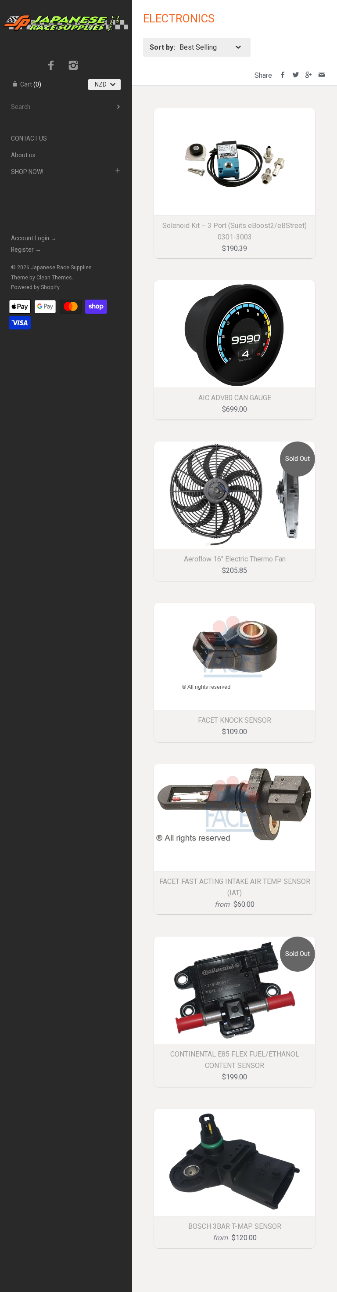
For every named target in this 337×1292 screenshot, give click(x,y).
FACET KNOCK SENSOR (234, 720)
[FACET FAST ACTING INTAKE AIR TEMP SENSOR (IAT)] (234, 818)
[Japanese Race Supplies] (66, 7)
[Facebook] (51, 66)
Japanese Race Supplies (61, 267)
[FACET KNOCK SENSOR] (234, 656)
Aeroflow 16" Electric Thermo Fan (235, 559)
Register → (26, 249)
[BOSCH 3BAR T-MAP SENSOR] (234, 1162)
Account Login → (34, 238)
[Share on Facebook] (282, 75)
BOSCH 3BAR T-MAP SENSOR (234, 1226)
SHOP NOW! (27, 171)
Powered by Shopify (35, 287)
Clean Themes (54, 278)
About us (23, 155)
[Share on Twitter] (295, 75)
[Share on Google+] (308, 75)
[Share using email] (321, 75)
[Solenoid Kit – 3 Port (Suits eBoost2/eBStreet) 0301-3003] (234, 162)
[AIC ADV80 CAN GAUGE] (234, 334)
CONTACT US (29, 138)
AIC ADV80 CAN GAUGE (234, 398)
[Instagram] (73, 66)
